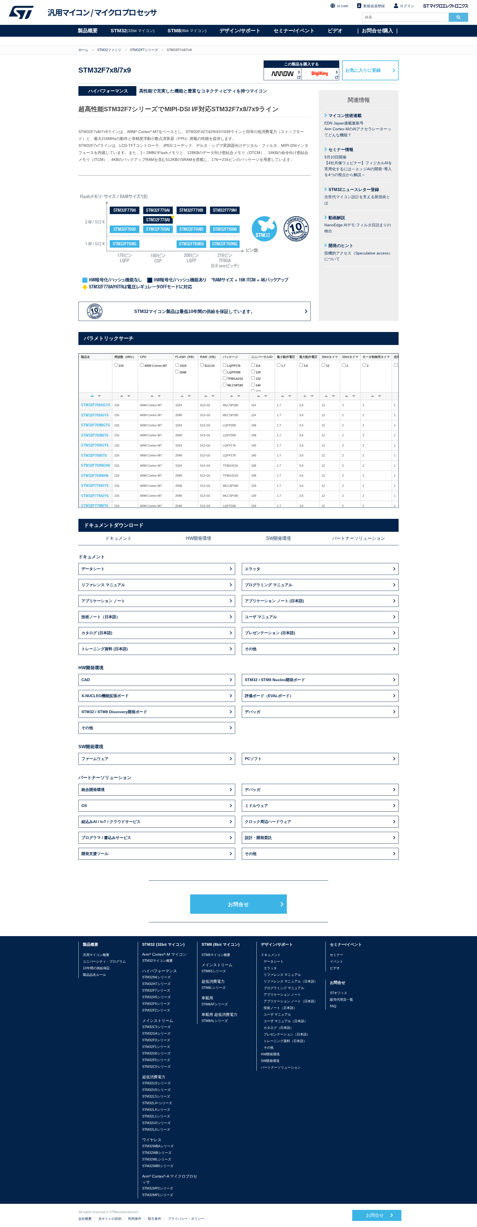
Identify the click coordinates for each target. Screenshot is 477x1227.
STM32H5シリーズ (156, 997)
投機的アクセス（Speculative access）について (358, 252)
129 (258, 372)
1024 (183, 365)
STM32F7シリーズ (144, 50)
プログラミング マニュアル (268, 585)
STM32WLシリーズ (156, 1159)
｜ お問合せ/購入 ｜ (377, 30)
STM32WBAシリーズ (158, 1146)
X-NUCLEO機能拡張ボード (105, 696)
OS (84, 805)
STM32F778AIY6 (94, 486)
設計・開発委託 (258, 837)
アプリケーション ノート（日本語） (290, 1001)
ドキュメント (118, 538)
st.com (342, 6)
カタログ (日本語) (96, 633)
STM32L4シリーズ (156, 1110)
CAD (85, 680)
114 (258, 365)
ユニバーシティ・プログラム (104, 961)
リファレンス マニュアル (103, 585)
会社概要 (85, 1219)
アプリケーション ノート (103, 601)
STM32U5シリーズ (156, 1090)
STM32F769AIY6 (94, 415)
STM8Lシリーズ (214, 988)
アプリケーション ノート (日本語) (274, 601)
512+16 (209, 365)
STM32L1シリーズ (156, 1116)
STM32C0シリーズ (156, 1067)
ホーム (83, 50)
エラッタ (252, 569)
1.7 (283, 365)
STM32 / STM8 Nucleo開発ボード (275, 680)
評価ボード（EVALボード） (269, 696)
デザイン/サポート (240, 30)
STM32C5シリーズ (156, 1027)
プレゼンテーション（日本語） (287, 1034)
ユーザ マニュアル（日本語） (286, 1021)
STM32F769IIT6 (94, 455)
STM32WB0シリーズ (157, 1166)
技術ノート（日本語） (100, 617)
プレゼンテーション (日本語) (270, 633)
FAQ (333, 1006)
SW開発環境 (278, 538)
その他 (250, 649)
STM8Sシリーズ (214, 971)
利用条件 (134, 1219)
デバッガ (252, 712)
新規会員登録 (374, 6)
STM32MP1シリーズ (157, 1195)
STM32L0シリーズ (156, 1130)
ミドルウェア (256, 805)
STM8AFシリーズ (215, 1004)
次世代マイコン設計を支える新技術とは (357, 196)
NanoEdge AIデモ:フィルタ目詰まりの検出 (357, 224)
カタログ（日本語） (278, 1028)
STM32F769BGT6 (95, 425)
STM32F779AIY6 (94, 496)
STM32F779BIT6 (94, 506)
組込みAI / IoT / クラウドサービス (111, 821)
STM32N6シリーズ (156, 977)
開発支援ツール (94, 853)
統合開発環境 (93, 789)
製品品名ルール (94, 975)
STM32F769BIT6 (94, 435)
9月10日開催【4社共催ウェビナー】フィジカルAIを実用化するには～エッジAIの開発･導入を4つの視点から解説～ (358, 162)
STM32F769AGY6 (95, 405)
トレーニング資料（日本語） (285, 1041)
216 (121, 365)
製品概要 (88, 30)
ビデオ (335, 30)
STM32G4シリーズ (156, 1033)
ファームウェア (94, 758)
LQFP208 (233, 372)
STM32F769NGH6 (95, 465)
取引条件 (154, 1219)
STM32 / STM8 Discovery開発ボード (114, 712)
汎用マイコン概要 (96, 955)
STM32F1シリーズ (156, 1047)
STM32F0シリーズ (156, 1060)
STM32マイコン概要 (157, 961)
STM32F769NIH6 (94, 476)
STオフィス (338, 993)
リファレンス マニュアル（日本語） (290, 981)
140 (258, 385)
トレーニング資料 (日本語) (104, 649)
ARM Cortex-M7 (155, 365)
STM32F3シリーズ (156, 1040)
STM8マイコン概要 (216, 955)
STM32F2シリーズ (156, 1010)
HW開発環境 (198, 538)
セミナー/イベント (294, 30)
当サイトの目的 (109, 1219)
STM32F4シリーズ (156, 1004)
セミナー (336, 955)
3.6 (306, 365)
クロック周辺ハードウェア (268, 821)
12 (327, 365)
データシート (93, 569)
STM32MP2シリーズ (157, 1188)
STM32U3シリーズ (156, 1083)
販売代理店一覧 (341, 1000)
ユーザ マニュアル (261, 617)
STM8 (187, 30)
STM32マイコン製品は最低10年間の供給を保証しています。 (194, 311)
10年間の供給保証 (96, 968)
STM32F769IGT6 (94, 445)
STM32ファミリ (109, 50)
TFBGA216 (235, 378)
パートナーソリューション (358, 538)
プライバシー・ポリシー (186, 1219)
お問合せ (238, 904)
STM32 (133, 30)
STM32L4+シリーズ (157, 1103)
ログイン (407, 6)
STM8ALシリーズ (215, 1021)
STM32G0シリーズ (156, 1053)
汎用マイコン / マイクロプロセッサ (102, 12)
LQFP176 (233, 365)
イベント (336, 961)
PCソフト (253, 758)
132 (258, 378)
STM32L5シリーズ (156, 1096)
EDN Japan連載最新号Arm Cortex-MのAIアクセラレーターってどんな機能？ (357, 125)
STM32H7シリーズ (156, 984)
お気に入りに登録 (363, 70)
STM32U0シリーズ (156, 1123)
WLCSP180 (235, 385)
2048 (183, 372)
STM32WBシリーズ (156, 1153)
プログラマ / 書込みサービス (106, 837)
